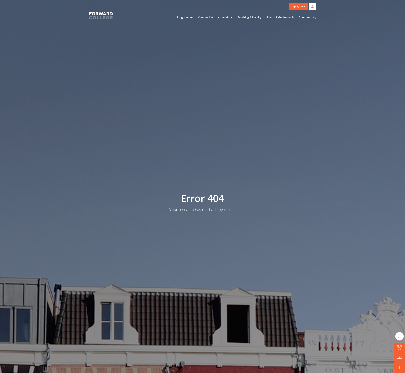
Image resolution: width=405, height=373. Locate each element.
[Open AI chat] (399, 336)
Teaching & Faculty (249, 17)
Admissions (225, 17)
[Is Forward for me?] (399, 348)
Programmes (185, 17)
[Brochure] (399, 368)
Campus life (205, 17)
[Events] (399, 358)
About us (304, 17)
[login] (312, 6)
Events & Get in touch (280, 17)
